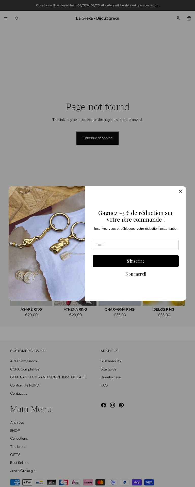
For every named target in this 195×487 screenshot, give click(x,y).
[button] (180, 192)
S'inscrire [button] (135, 261)
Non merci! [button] (135, 274)
